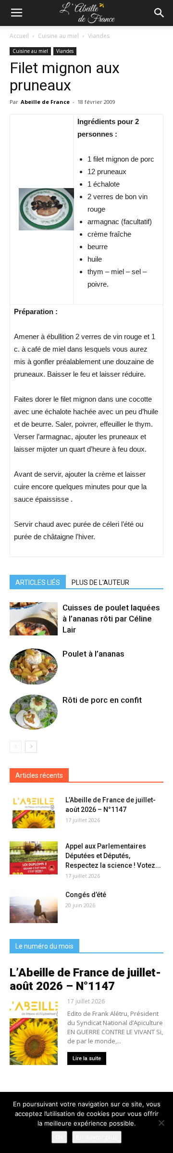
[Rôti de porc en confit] (34, 712)
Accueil (19, 36)
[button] (159, 13)
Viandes (99, 36)
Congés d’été (85, 895)
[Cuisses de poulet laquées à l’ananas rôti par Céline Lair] (34, 618)
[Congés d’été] (34, 906)
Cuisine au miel (58, 36)
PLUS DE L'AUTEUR (100, 582)
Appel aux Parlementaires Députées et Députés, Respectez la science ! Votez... (113, 855)
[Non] (161, 1123)
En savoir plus (97, 1137)
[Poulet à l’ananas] (34, 666)
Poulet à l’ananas (93, 654)
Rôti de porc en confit (102, 700)
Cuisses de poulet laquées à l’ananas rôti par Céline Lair (111, 618)
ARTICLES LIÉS (37, 582)
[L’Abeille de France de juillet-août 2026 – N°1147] (34, 811)
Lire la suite (87, 1058)
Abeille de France (45, 101)
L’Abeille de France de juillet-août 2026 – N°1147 (85, 979)
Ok (59, 1137)
